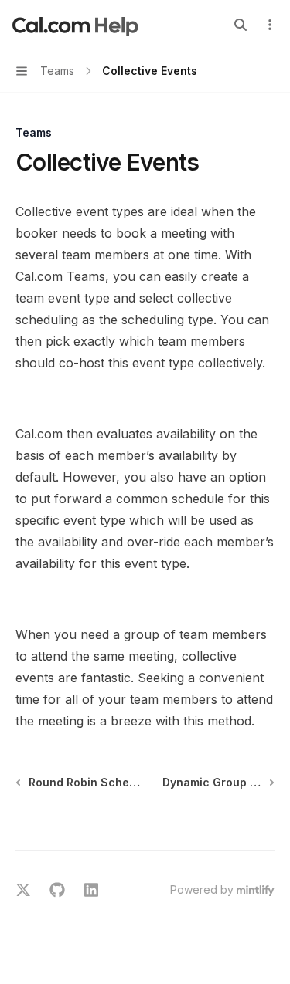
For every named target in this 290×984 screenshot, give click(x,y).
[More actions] (270, 25)
